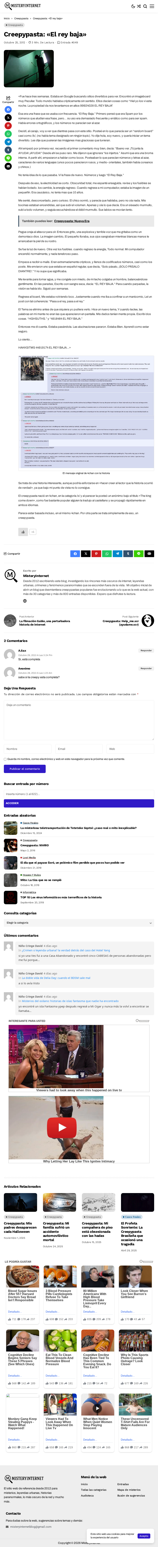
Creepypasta (21, 18)
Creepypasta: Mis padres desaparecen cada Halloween (20, 1227)
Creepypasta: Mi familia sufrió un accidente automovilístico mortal (56, 1231)
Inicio (7, 18)
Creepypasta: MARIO (34, 845)
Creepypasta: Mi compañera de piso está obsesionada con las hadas (97, 1229)
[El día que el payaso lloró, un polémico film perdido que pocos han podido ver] (10, 863)
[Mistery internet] (27, 6)
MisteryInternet (36, 576)
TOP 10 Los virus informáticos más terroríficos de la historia (61, 897)
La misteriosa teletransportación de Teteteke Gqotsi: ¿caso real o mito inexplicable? (78, 828)
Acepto (144, 1535)
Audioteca (87, 1495)
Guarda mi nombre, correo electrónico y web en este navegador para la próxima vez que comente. (66, 759)
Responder (146, 650)
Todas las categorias (93, 1489)
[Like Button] (23, 532)
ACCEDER (12, 803)
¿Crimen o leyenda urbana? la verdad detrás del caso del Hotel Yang (66, 950)
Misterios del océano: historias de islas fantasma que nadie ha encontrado (70, 1001)
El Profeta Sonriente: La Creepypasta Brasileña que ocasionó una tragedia (132, 1233)
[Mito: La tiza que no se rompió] (10, 880)
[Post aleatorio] (139, 6)
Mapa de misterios (128, 1489)
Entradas (123, 1484)
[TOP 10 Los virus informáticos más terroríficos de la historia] (10, 897)
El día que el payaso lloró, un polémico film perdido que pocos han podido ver (72, 862)
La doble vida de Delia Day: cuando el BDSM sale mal (56, 978)
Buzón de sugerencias (131, 1495)
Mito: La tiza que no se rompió (40, 880)
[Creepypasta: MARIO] (10, 845)
